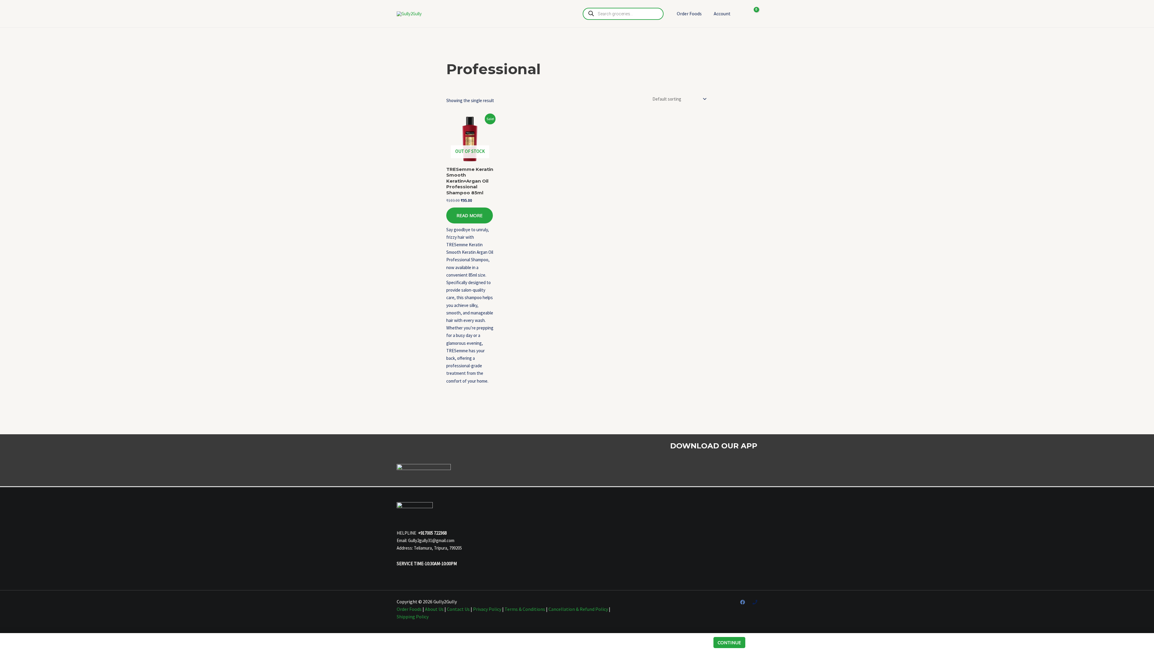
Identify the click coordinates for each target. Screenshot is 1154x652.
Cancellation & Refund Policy (578, 609)
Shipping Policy (413, 617)
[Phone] (755, 602)
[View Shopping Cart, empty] (752, 14)
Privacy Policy (487, 609)
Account (722, 14)
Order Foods (689, 14)
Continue (729, 642)
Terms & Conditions (525, 609)
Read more (469, 215)
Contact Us (458, 609)
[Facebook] (742, 602)
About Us (434, 609)
